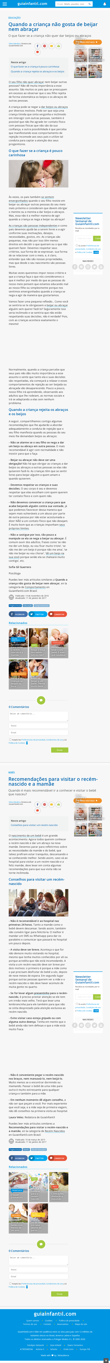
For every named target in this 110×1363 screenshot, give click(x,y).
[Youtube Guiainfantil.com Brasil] (101, 267)
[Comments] (37, 52)
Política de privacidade (69, 1320)
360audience (63, 1355)
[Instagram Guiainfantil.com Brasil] (88, 267)
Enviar (60, 750)
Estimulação (58, 643)
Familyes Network (35, 1345)
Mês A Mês (16, 1215)
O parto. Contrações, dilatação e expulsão (57, 1195)
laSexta (53, 1349)
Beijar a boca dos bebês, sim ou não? (38, 652)
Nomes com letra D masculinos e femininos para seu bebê (81, 67)
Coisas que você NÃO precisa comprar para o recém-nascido (37, 1191)
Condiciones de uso (55, 739)
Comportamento (35, 587)
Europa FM (85, 1349)
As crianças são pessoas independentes (33, 225)
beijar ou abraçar (57, 305)
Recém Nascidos (16, 639)
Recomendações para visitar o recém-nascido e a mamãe (19, 650)
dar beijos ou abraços (54, 107)
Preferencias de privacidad (33, 739)
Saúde (34, 674)
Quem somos (32, 1320)
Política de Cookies (17, 743)
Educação (14, 17)
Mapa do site (81, 1324)
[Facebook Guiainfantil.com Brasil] (75, 267)
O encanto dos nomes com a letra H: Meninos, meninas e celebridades (97, 54)
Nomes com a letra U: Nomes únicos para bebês (94, 68)
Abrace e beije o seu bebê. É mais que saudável (58, 651)
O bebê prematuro (17, 1196)
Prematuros (17, 1190)
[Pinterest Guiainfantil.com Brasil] (81, 267)
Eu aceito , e (88, 248)
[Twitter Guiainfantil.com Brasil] (94, 267)
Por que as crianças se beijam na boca (17, 682)
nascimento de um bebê (26, 835)
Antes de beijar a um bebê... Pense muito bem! (38, 682)
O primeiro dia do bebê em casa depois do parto (37, 1225)
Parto (55, 1187)
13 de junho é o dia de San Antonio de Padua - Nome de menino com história (80, 48)
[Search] (89, 4)
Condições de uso (93, 249)
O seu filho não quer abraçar (26, 82)
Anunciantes (62, 1324)
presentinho (41, 993)
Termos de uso (30, 1324)
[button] (11, 5)
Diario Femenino (75, 1345)
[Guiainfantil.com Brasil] (32, 5)
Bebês (34, 645)
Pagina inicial (15, 605)
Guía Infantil (55, 1345)
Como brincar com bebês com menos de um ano (17, 1225)
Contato (47, 1324)
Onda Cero (68, 1349)
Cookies (49, 1320)
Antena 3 (40, 1349)
